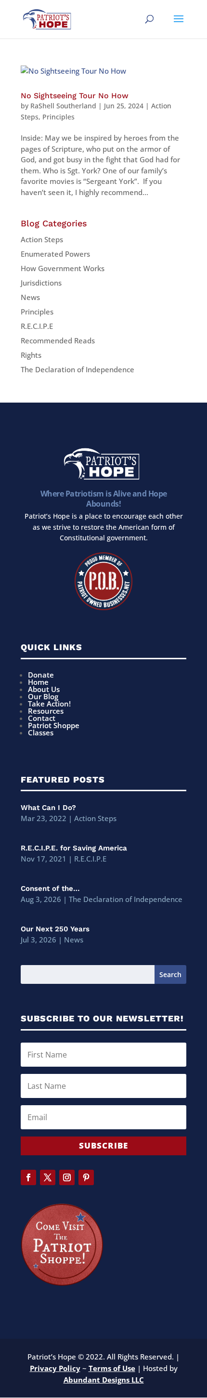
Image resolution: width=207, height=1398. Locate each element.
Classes (40, 732)
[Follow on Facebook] (28, 1177)
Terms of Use (112, 1368)
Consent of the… (50, 888)
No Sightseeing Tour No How (75, 95)
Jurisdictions (41, 282)
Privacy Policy (55, 1368)
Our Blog (43, 696)
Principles (58, 116)
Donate (41, 674)
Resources (46, 711)
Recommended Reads (58, 340)
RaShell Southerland (63, 105)
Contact (41, 718)
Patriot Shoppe (53, 725)
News (30, 297)
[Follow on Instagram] (67, 1177)
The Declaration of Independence (77, 369)
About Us (44, 689)
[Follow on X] (47, 1177)
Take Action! (49, 703)
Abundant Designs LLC (104, 1380)
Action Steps (42, 239)
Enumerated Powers (55, 254)
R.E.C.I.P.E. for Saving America (74, 848)
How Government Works (62, 268)
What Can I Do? (48, 807)
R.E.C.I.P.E (37, 326)
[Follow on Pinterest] (86, 1177)
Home (38, 682)
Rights (31, 355)
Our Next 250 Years (55, 929)
